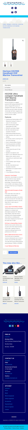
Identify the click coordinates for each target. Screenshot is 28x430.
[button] (23, 40)
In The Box (7, 87)
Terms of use (15, 428)
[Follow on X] (15, 326)
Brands (9, 24)
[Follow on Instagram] (18, 326)
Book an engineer (9, 406)
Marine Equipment (9, 395)
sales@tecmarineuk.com (11, 378)
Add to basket (13, 252)
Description (8, 85)
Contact (7, 409)
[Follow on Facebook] (13, 326)
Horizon (14, 24)
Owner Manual (8, 89)
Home (4, 24)
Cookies (22, 428)
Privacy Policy (7, 428)
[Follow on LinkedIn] (10, 326)
